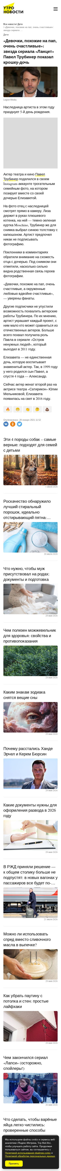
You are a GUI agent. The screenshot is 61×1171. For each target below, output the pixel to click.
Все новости (9, 24)
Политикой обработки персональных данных (30, 1156)
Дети (20, 24)
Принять (14, 1163)
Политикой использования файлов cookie (28, 1152)
